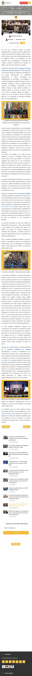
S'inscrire (16, 533)
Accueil (12, 8)
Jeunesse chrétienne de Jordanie (18, 349)
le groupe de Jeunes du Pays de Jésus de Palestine (16, 69)
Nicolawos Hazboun (16, 36)
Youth (23, 39)
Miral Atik (10, 39)
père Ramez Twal (7, 206)
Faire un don (24, 3)
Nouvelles (18, 8)
